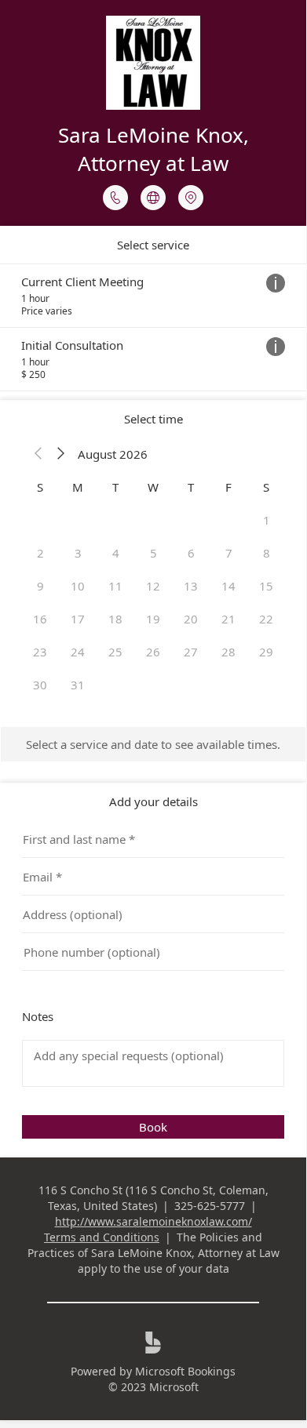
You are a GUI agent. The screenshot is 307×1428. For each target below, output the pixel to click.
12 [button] (153, 586)
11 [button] (115, 586)
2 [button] (40, 553)
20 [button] (191, 619)
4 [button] (115, 553)
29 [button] (266, 651)
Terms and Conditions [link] (101, 1237)
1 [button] (266, 520)
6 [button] (191, 553)
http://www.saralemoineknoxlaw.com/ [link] (153, 1221)
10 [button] (78, 586)
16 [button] (40, 619)
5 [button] (153, 553)
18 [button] (115, 619)
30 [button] (40, 684)
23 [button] (40, 651)
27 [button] (191, 651)
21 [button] (228, 619)
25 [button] (115, 651)
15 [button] (266, 586)
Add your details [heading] (153, 801)
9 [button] (40, 586)
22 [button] (266, 619)
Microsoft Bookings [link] (185, 1371)
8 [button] (266, 553)
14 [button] (228, 586)
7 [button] (228, 553)
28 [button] (228, 651)
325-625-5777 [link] (209, 1205)
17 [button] (78, 619)
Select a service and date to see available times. (153, 744)
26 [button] (153, 651)
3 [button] (78, 553)
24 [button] (78, 651)
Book (153, 1127)
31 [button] (78, 684)
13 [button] (191, 586)
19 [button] (153, 619)
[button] (38, 454)
